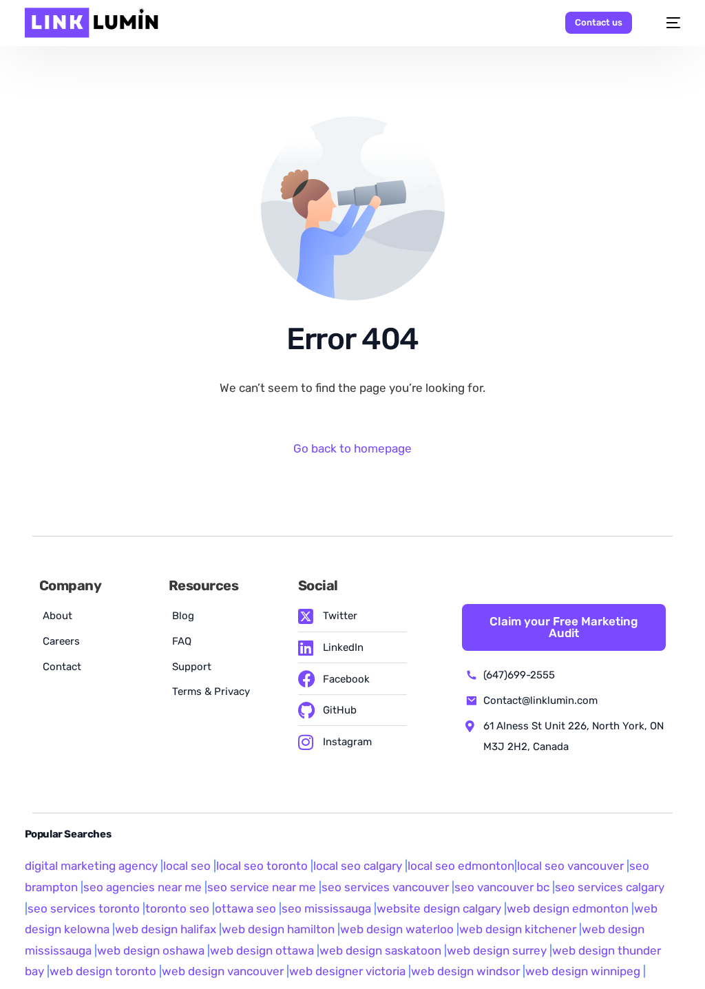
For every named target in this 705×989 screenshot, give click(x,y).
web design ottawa (262, 950)
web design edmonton (568, 908)
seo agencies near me (142, 887)
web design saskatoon (380, 950)
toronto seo (178, 908)
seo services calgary (609, 887)
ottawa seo (245, 908)
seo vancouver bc (501, 887)
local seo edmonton (461, 866)
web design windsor (465, 971)
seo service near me (261, 887)
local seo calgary (357, 866)
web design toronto (103, 971)
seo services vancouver (385, 887)
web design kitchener (517, 929)
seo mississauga (326, 908)
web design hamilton (278, 929)
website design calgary (439, 908)
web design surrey (497, 950)
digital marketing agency (91, 866)
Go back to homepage (352, 448)
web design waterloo (397, 929)
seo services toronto (85, 908)
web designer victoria (347, 971)
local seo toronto (262, 866)
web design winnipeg (582, 971)
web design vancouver (223, 971)
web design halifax (165, 929)
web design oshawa (150, 950)
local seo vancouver (570, 866)
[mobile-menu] (666, 23)
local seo (187, 866)
